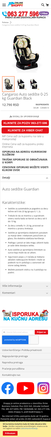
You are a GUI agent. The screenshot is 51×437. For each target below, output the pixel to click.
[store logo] (15, 4)
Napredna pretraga (12, 362)
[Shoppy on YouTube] (25, 393)
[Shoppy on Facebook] (7, 393)
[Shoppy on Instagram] (43, 393)
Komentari (8, 292)
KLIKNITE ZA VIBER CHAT (25, 130)
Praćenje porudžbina (13, 368)
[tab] (25, 177)
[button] (21, 84)
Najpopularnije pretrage (15, 356)
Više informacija (12, 285)
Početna (5, 22)
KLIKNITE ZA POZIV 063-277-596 (25, 123)
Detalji (6, 177)
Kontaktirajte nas (11, 374)
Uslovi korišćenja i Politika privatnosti (22, 350)
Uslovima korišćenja (29, 428)
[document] (25, 429)
